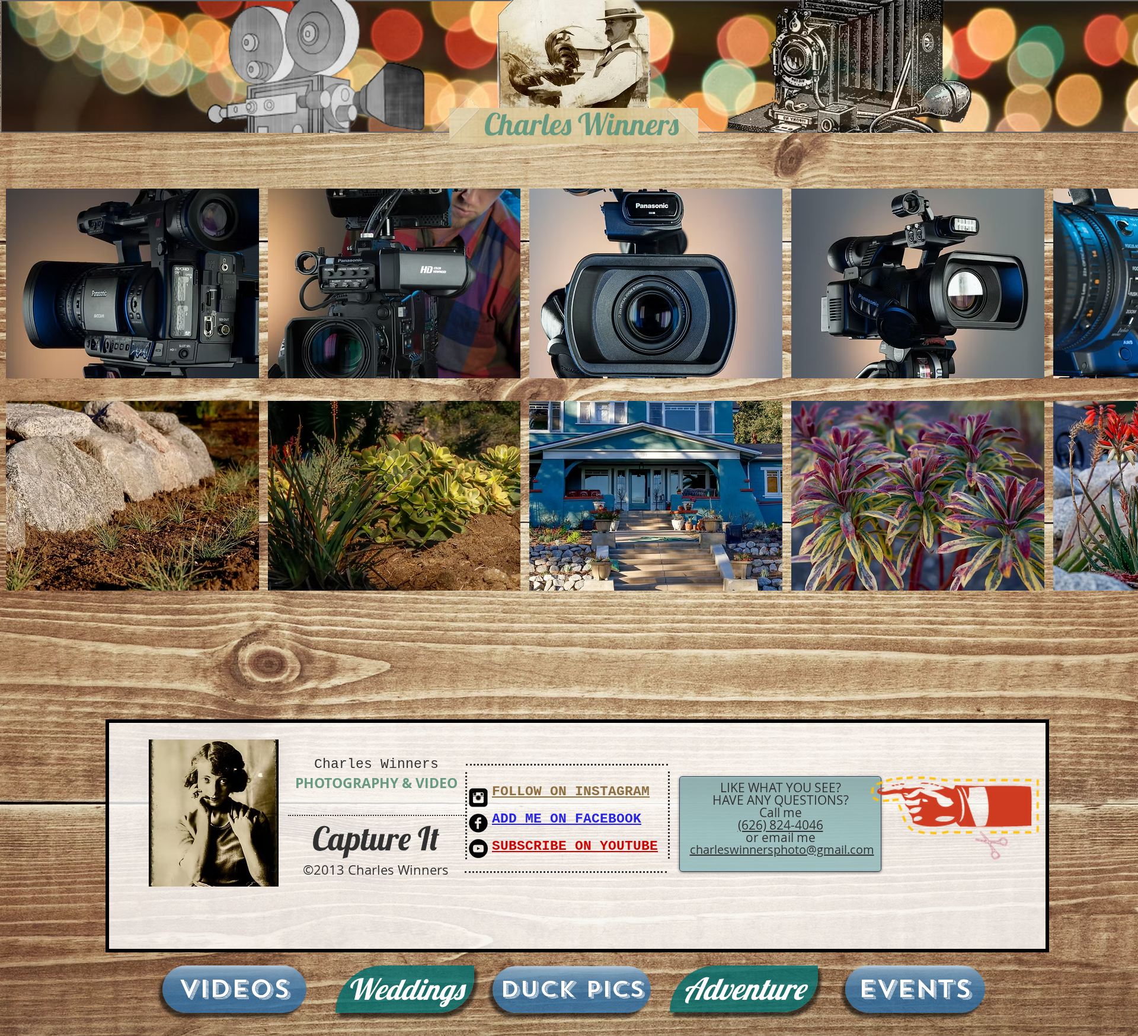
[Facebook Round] (478, 823)
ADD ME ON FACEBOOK (566, 819)
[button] (132, 283)
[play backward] (21, 283)
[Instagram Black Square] (478, 797)
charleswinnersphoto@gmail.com (782, 849)
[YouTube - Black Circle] (478, 848)
